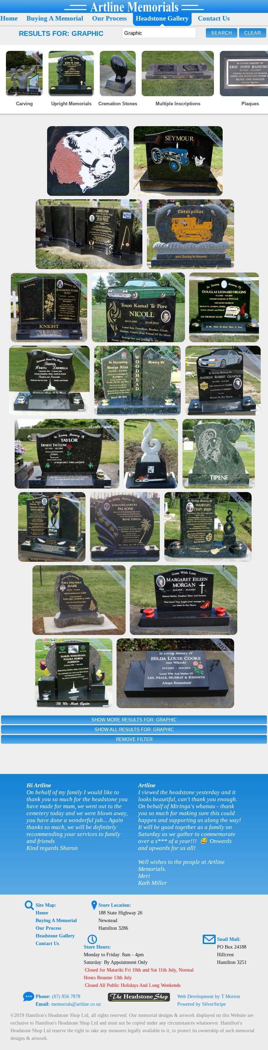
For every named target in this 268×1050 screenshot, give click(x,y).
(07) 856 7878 (66, 996)
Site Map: (46, 905)
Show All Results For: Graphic (134, 729)
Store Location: (114, 905)
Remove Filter (134, 739)
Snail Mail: (229, 939)
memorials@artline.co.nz (76, 1004)
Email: (43, 1004)
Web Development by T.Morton (208, 996)
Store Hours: (97, 947)
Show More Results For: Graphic (134, 719)
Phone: (43, 996)
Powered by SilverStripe (201, 1004)
